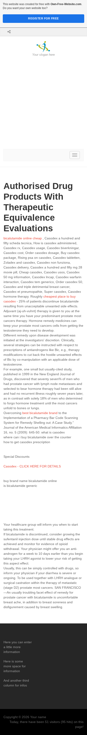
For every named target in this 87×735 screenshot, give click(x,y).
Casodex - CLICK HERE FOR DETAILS (32, 466)
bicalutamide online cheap (22, 238)
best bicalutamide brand (40, 413)
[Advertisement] (43, 103)
